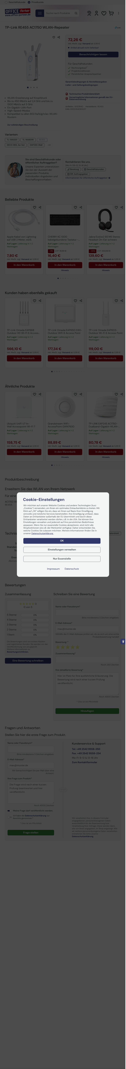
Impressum (53, 568)
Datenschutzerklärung (43, 533)
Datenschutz (72, 568)
